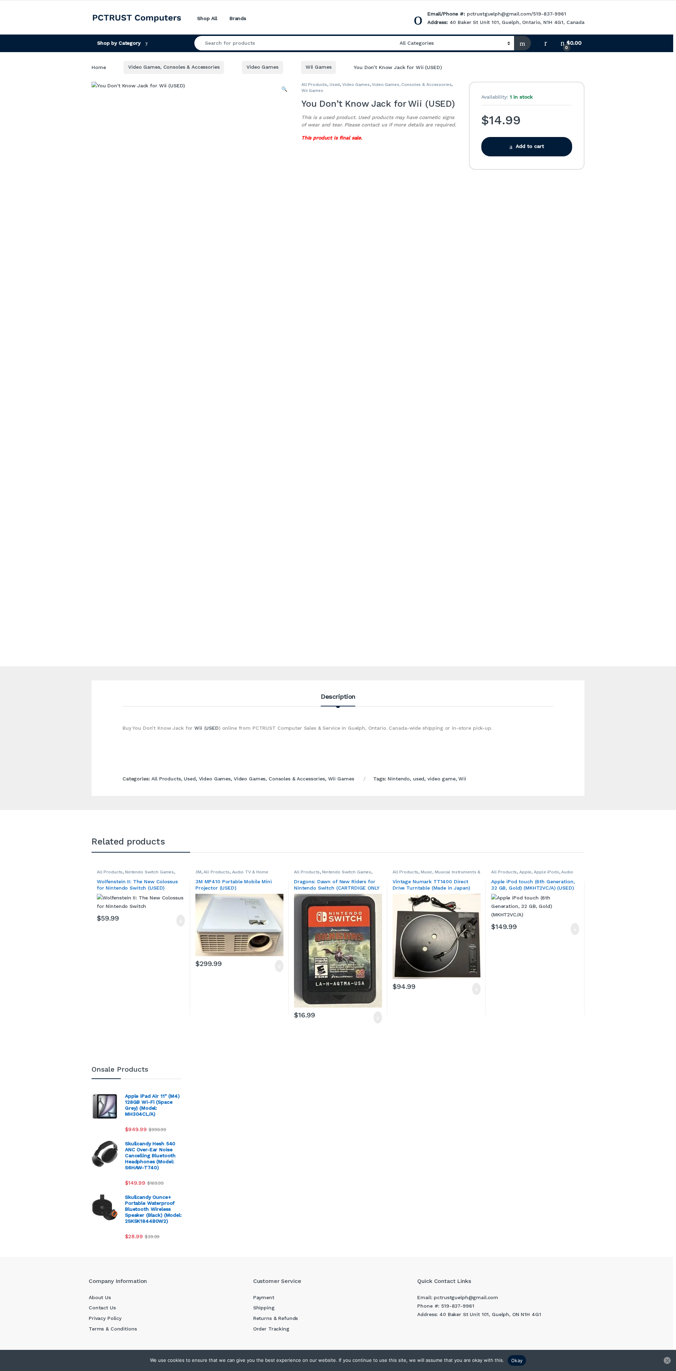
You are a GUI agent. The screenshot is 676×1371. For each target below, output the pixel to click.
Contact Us (102, 1307)
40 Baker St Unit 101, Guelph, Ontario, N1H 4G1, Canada (517, 22)
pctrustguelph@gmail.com (499, 14)
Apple (525, 872)
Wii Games (319, 67)
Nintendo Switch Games (149, 872)
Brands (238, 18)
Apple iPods (546, 872)
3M (198, 872)
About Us (100, 1297)
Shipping (264, 1307)
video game (441, 778)
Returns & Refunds (275, 1318)
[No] (667, 1360)
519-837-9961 (549, 14)
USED (211, 728)
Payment (263, 1297)
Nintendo (399, 778)
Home (99, 67)
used (418, 778)
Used (335, 84)
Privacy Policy (105, 1318)
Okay (516, 1360)
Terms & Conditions (113, 1329)
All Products (314, 84)
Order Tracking (271, 1329)
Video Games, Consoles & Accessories (173, 67)
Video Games (262, 67)
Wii (198, 728)
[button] (284, 89)
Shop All (207, 18)
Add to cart (530, 146)
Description (338, 696)
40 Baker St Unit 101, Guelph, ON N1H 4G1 (490, 1314)
